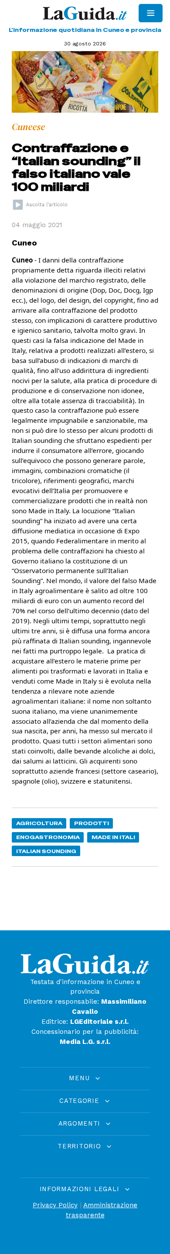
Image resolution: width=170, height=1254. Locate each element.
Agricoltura (39, 823)
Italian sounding (46, 851)
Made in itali (113, 837)
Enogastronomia (48, 837)
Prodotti (91, 823)
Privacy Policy (55, 1205)
